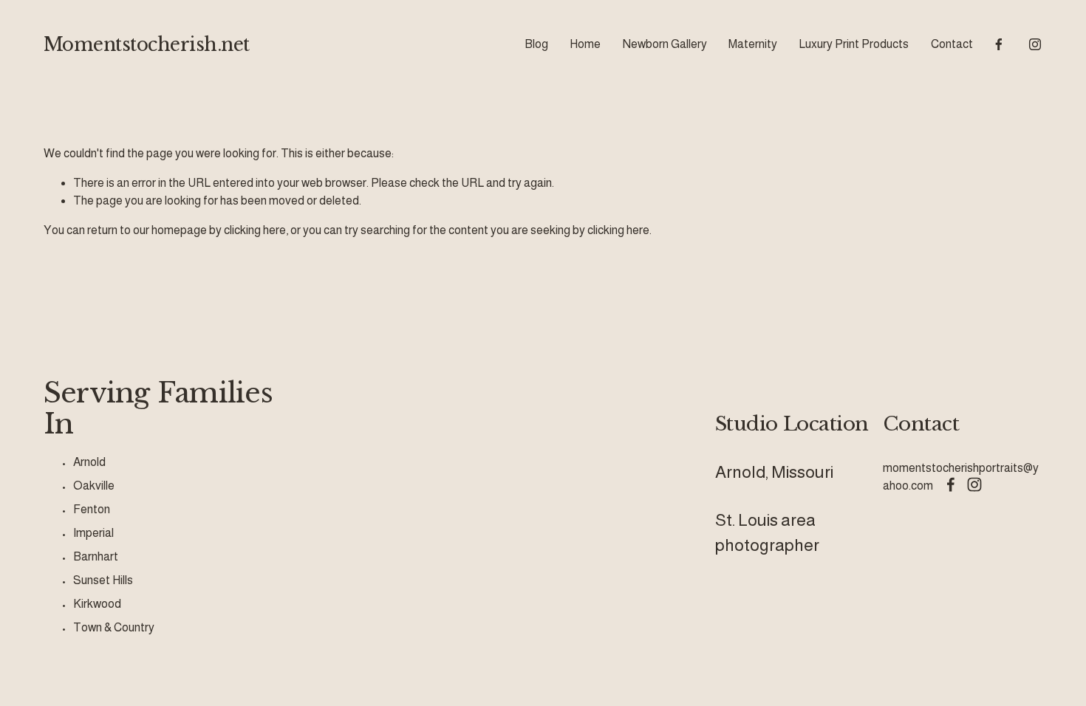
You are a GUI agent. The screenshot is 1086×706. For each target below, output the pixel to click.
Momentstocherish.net (147, 44)
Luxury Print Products (854, 44)
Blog (536, 44)
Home (585, 44)
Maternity (752, 44)
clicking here (255, 230)
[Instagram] (1035, 44)
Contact (952, 44)
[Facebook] (998, 44)
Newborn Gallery (665, 44)
